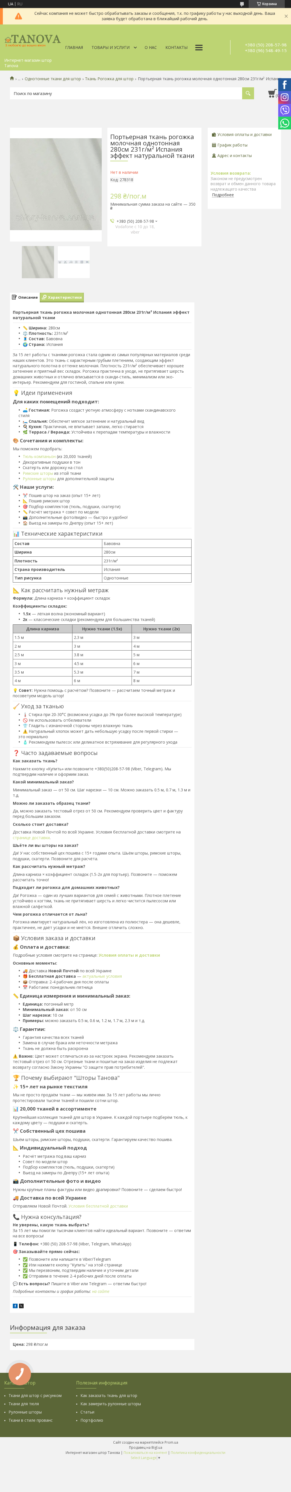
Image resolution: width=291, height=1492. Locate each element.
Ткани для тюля (24, 1403)
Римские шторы (38, 473)
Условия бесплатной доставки (98, 1206)
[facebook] (15, 1306)
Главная (74, 47)
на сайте (100, 1291)
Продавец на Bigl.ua (145, 1447)
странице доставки (31, 837)
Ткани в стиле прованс (31, 1420)
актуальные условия (102, 976)
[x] (21, 1306)
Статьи (87, 1412)
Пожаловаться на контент (145, 1452)
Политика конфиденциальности (198, 1452)
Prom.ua (171, 1442)
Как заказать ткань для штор (108, 1395)
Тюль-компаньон (39, 456)
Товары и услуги (111, 47)
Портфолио (91, 1420)
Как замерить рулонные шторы (110, 1403)
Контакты (176, 47)
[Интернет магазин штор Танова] (32, 39)
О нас (151, 47)
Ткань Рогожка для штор (109, 78)
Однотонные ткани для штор (53, 78)
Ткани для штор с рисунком (35, 1395)
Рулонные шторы (39, 478)
